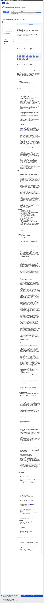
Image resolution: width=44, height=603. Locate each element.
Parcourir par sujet (35, 13)
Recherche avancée (21, 13)
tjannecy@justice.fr (29, 531)
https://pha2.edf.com (25, 128)
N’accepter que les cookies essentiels (36, 595)
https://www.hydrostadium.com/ (29, 506)
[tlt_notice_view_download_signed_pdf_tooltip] (30, 49)
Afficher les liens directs (8, 29)
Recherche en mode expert (28, 13)
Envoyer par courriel (8, 33)
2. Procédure (6, 41)
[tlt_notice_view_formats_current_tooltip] (39, 70)
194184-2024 (31, 24)
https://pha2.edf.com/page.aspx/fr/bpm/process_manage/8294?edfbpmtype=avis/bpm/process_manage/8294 (30, 147)
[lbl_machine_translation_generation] (27, 62)
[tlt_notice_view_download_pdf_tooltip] (17, 56)
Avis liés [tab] (4, 24)
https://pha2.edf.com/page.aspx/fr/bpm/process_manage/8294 (30, 417)
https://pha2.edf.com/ (33, 395)
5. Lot (4, 43)
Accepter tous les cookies (25, 595)
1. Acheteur (5, 39)
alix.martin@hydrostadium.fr (30, 83)
